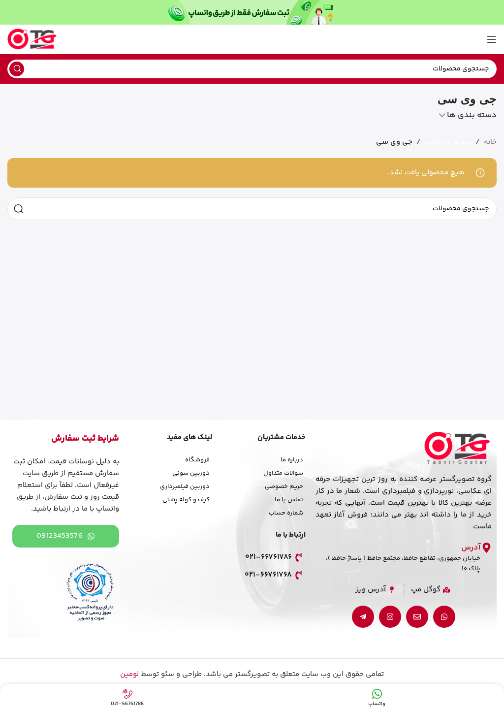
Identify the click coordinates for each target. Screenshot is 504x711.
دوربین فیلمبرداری (185, 486)
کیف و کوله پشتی (186, 500)
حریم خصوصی (284, 486)
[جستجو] (16, 69)
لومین (129, 674)
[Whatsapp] (444, 617)
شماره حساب (286, 513)
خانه (490, 142)
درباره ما (292, 460)
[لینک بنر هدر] (252, 12)
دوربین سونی (191, 473)
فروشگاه (197, 460)
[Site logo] (32, 39)
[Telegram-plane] (363, 617)
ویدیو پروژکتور (448, 142)
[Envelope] (417, 617)
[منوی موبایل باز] (492, 39)
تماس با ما (289, 500)
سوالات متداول (283, 473)
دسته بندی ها (472, 115)
